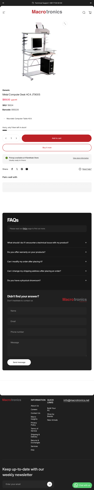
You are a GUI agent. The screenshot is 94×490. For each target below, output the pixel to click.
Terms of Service (34, 430)
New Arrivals (52, 420)
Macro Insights (34, 418)
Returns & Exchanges (35, 441)
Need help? (87, 169)
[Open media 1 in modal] (64, 23)
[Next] (90, 3)
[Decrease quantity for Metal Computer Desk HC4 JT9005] (5, 138)
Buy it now (47, 147)
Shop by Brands (50, 415)
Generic (6, 90)
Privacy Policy (34, 424)
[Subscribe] (49, 484)
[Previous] (3, 3)
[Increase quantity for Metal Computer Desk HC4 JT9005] (17, 138)
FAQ (32, 450)
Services (34, 446)
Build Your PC (51, 409)
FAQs (25, 229)
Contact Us (35, 413)
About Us (35, 406)
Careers (34, 409)
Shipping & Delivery (35, 435)
